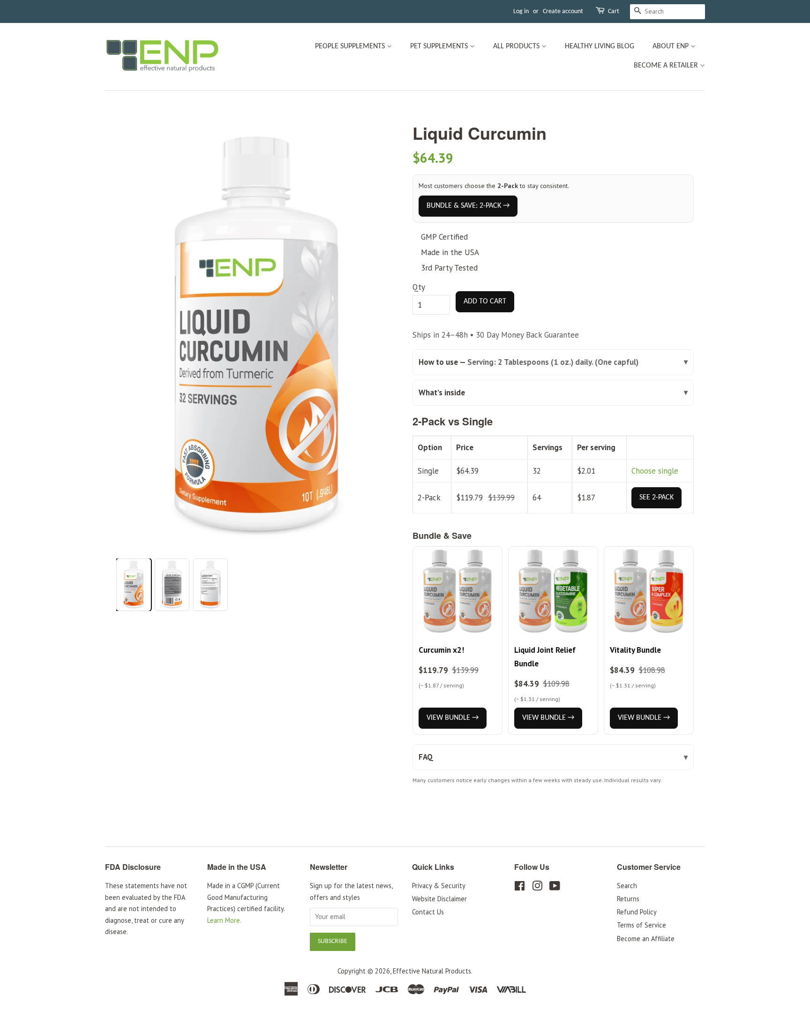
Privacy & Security (438, 885)
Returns (628, 898)
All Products (517, 46)
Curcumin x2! (441, 650)
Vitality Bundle (635, 650)
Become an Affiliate (646, 938)
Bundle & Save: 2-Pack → (468, 206)
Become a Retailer (667, 65)
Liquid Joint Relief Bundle (545, 657)
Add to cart (485, 301)
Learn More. (224, 920)
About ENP (671, 46)
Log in (521, 11)
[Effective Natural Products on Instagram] (537, 887)
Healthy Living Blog (599, 46)
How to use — (528, 362)
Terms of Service (641, 924)
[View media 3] (210, 584)
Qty (418, 287)
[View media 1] (133, 584)
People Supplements (351, 46)
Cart (613, 11)
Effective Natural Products (432, 970)
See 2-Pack (656, 497)
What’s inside (442, 392)
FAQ (426, 757)
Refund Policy (637, 911)
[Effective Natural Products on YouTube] (554, 887)
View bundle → (453, 718)
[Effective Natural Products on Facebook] (519, 887)
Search (627, 885)
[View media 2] (172, 584)
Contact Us (428, 911)
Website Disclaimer (439, 898)
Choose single (654, 471)
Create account (563, 11)
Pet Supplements (440, 46)
